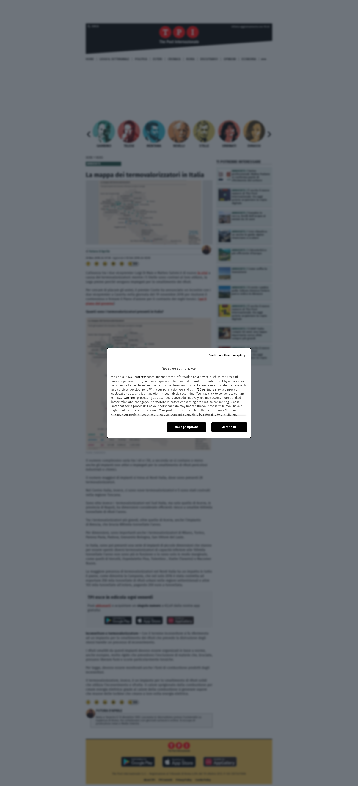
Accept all (229, 427)
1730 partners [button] (137, 377)
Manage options (186, 427)
